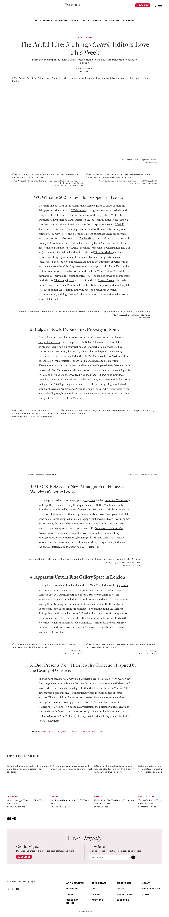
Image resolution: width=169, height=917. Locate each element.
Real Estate (99, 883)
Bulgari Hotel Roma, (49, 342)
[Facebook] (12, 889)
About (146, 883)
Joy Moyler (56, 234)
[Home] (84, 8)
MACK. (110, 519)
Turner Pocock (106, 280)
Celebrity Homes (72, 901)
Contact (147, 894)
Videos (121, 889)
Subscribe (142, 5)
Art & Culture (75, 883)
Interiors (72, 889)
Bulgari (56, 731)
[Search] (154, 5)
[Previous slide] (9, 818)
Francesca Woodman (116, 500)
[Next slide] (14, 818)
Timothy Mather (103, 252)
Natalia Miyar (86, 238)
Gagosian (89, 500)
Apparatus (122, 585)
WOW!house (78, 210)
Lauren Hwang (97, 257)
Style (95, 889)
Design (96, 894)
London (100, 731)
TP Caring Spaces (64, 280)
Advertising (124, 894)
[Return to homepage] (24, 881)
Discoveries (124, 883)
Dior (65, 731)
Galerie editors (86, 68)
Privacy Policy (151, 889)
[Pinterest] (17, 889)
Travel (70, 894)
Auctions (97, 900)
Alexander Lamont (73, 257)
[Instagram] (8, 889)
